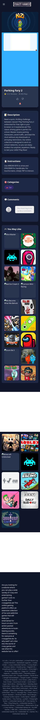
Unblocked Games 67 (26, 710)
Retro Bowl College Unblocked (21, 690)
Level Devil (32, 682)
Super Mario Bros (9, 684)
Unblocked (20, 705)
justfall (25, 699)
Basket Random (10, 663)
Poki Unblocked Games (28, 686)
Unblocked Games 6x (22, 707)
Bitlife (33, 697)
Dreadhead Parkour (9, 669)
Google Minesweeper (11, 678)
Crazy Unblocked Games (17, 665)
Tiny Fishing (17, 699)
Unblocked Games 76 (9, 712)
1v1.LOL (5, 661)
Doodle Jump (21, 667)
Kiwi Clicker (7, 682)
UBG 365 (14, 710)
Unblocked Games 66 (20, 714)
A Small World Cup (31, 661)
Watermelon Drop (32, 705)
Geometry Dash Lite (9, 675)
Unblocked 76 (23, 712)
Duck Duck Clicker (19, 682)
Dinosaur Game (9, 667)
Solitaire (35, 678)
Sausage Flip (22, 692)
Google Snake (25, 678)
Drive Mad (33, 669)
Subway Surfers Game (12, 697)
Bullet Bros (34, 675)
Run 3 (13, 692)
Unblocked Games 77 (27, 703)
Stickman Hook (20, 695)
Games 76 (33, 712)
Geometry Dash (17, 673)
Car (9, 187)
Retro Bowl (7, 688)
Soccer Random (8, 695)
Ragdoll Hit (31, 667)
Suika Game (25, 697)
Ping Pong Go (14, 703)
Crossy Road (32, 665)
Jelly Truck (32, 680)
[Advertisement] (20, 42)
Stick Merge (32, 695)
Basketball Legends (24, 663)
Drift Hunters (23, 669)
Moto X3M (15, 686)
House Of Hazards (11, 680)
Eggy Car (17, 671)
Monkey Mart (22, 684)
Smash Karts (32, 692)
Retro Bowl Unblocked (20, 688)
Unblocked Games (8, 705)
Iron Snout (23, 680)
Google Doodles (23, 675)
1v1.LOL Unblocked (16, 661)
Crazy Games (9, 707)
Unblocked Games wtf (17, 701)
